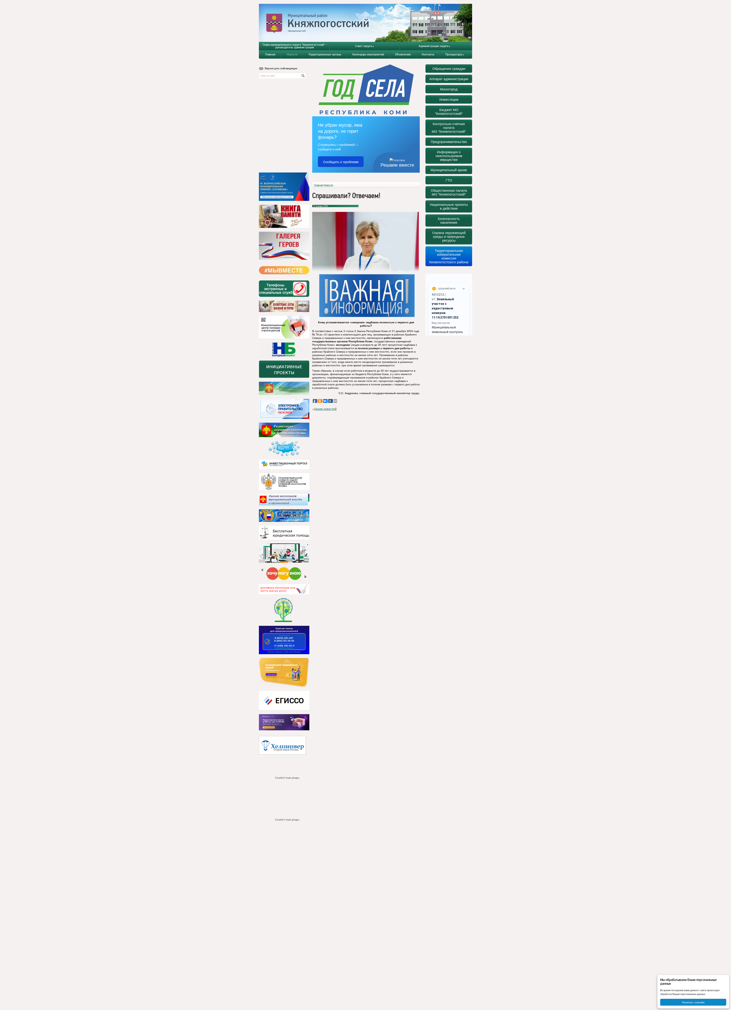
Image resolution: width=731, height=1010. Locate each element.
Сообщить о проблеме (341, 161)
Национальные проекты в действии (449, 206)
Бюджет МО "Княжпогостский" (449, 111)
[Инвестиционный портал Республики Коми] (284, 464)
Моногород (449, 89)
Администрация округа (433, 46)
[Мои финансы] (284, 553)
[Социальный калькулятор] (284, 700)
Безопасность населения (449, 220)
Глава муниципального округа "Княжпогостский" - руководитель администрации (295, 46)
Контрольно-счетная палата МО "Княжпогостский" (449, 127)
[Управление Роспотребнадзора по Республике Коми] (284, 481)
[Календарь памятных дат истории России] (284, 306)
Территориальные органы (324, 54)
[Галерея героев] (284, 246)
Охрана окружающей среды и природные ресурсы (449, 236)
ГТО (449, 180)
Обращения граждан (448, 68)
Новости (292, 54)
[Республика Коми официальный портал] (284, 388)
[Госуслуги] (284, 409)
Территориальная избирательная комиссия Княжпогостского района (448, 256)
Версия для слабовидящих (281, 68)
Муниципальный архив (449, 169)
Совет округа (363, 46)
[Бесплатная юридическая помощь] (284, 533)
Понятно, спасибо (693, 1002)
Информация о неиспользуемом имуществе (449, 155)
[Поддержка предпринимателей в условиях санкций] (284, 640)
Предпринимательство (449, 141)
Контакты (428, 54)
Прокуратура (453, 54)
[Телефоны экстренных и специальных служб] (284, 288)
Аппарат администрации (448, 78)
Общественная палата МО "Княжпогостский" (449, 192)
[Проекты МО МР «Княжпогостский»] (284, 430)
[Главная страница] (365, 22)
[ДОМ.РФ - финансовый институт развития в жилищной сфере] (284, 327)
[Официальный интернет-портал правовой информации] (284, 515)
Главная (270, 54)
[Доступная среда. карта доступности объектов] (284, 448)
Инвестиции (448, 99)
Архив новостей (325, 409)
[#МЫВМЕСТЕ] (284, 270)
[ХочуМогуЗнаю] (284, 573)
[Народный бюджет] (284, 349)
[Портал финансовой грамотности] (284, 610)
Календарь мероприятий (368, 54)
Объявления (403, 54)
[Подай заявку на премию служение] (284, 186)
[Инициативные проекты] (284, 369)
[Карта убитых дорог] (284, 589)
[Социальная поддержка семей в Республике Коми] (284, 672)
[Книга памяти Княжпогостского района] (284, 216)
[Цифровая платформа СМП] (284, 722)
